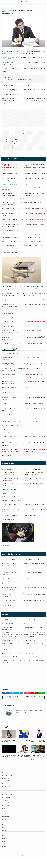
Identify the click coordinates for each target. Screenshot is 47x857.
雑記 (4, 841)
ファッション (6, 791)
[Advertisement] (23, 117)
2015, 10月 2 (28, 79)
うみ (9, 717)
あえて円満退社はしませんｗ (12, 145)
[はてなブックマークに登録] (19, 693)
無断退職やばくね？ (10, 147)
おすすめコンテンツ (7, 775)
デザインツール (6, 786)
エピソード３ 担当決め (13, 141)
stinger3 (5, 772)
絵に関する (5, 832)
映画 (4, 824)
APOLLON (23, 1)
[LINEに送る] (41, 693)
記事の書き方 (6, 838)
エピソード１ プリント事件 (13, 137)
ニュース (5, 789)
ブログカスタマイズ (7, 794)
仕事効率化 (5, 819)
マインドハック (6, 805)
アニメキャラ (6, 778)
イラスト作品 (6, 780)
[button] (45, 1)
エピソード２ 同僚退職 (13, 139)
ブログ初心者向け (7, 797)
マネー (4, 808)
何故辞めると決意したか (11, 143)
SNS (4, 769)
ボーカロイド (6, 802)
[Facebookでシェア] (5, 693)
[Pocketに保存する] (27, 693)
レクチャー (5, 813)
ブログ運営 (5, 800)
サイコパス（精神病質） (13, 184)
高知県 (4, 846)
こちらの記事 (5, 178)
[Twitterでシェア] (12, 693)
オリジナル (5, 783)
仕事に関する (5, 13)
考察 (4, 835)
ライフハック (6, 811)
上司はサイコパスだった (11, 136)
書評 (4, 827)
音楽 (4, 843)
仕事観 (4, 821)
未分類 (4, 830)
